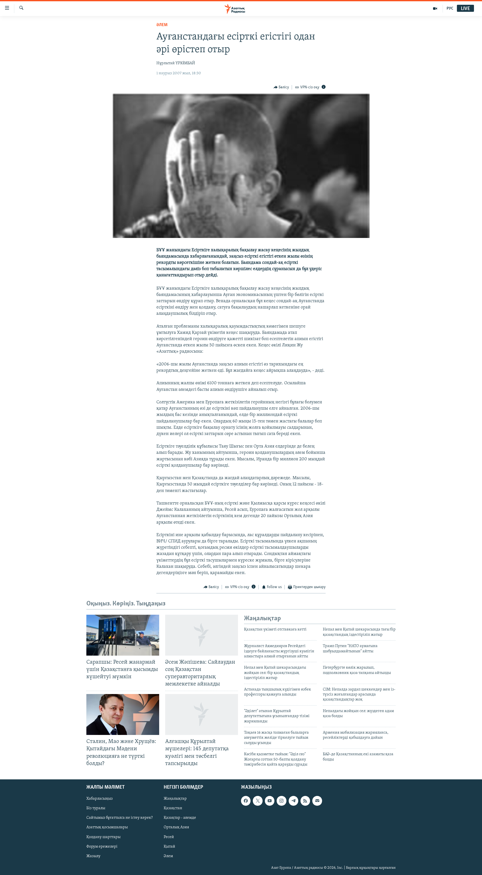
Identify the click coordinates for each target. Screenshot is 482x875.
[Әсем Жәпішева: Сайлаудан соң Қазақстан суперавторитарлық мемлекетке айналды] (201, 635)
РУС (450, 9)
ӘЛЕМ (161, 25)
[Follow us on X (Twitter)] (257, 800)
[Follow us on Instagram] (281, 800)
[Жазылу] (317, 800)
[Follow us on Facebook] (246, 800)
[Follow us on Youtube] (269, 800)
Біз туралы (95, 808)
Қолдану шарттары (103, 837)
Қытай (169, 846)
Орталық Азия (176, 827)
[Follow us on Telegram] (293, 800)
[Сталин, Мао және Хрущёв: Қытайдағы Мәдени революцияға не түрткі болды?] (122, 714)
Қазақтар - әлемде (180, 818)
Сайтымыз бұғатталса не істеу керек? (119, 818)
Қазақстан (173, 808)
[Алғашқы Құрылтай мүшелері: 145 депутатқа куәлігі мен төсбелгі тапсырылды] (201, 714)
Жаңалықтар (175, 799)
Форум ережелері (101, 846)
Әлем (168, 856)
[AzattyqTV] (435, 8)
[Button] (281, 87)
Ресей (169, 837)
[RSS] (305, 800)
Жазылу (93, 856)
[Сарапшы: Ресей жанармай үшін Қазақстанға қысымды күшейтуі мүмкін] (122, 635)
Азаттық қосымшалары (107, 827)
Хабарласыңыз (99, 799)
